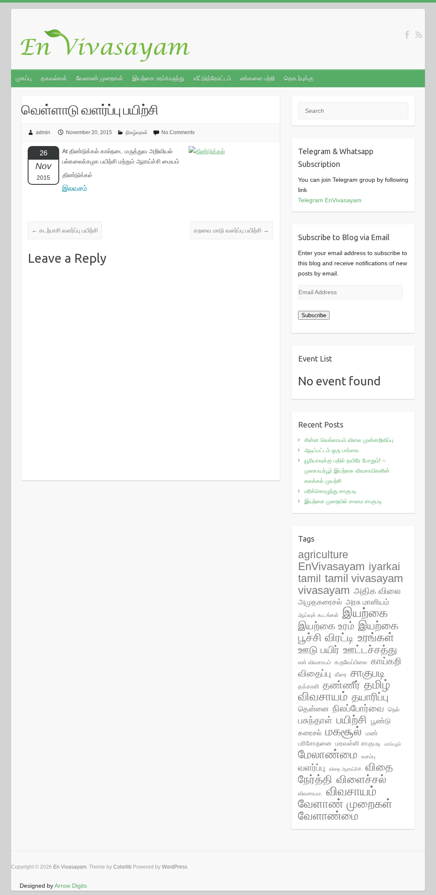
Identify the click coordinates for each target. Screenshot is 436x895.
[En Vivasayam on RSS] (419, 34)
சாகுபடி (367, 672)
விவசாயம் (351, 791)
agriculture (323, 554)
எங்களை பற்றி (258, 78)
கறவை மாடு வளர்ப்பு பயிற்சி (231, 230)
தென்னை (313, 709)
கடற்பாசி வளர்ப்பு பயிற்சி (65, 230)
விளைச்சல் (361, 779)
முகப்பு (24, 78)
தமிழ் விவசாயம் (344, 690)
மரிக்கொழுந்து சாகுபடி (330, 491)
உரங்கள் (376, 637)
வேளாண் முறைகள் (99, 78)
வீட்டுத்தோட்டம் (212, 78)
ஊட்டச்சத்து (370, 649)
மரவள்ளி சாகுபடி (358, 743)
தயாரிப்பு (370, 697)
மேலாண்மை (328, 754)
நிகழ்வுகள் (137, 132)
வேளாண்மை (328, 815)
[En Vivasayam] (110, 46)
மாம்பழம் (392, 743)
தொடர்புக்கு (298, 78)
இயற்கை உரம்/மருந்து (158, 78)
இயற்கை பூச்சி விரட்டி (348, 631)
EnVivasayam (331, 566)
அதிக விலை (377, 591)
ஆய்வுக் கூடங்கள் (318, 615)
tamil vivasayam (364, 578)
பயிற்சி (351, 720)
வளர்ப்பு (311, 768)
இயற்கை (365, 612)
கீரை (341, 674)
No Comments (178, 132)
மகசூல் (343, 731)
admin (43, 132)
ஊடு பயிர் (318, 649)
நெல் (393, 709)
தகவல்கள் (54, 78)
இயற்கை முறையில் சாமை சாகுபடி (343, 501)
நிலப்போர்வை (358, 708)
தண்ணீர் (341, 685)
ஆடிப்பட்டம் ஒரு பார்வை (331, 450)
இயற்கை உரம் (326, 625)
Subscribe (313, 315)
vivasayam (324, 590)
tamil (309, 578)
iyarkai (384, 566)
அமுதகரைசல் (320, 601)
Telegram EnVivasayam (329, 200)
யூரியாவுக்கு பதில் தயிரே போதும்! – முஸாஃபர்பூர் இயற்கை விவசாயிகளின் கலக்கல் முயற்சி (347, 470)
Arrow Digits (70, 885)
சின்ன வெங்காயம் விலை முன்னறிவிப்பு (348, 440)
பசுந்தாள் (315, 720)
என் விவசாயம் (314, 662)
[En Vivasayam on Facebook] (407, 34)
